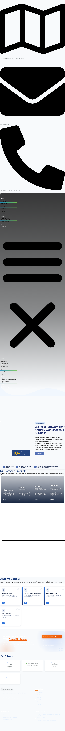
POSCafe (3, 213)
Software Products (5, 205)
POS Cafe (39, 701)
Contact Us (3, 226)
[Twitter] (2, 192)
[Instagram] (8, 192)
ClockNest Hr (4, 214)
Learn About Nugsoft (49, 645)
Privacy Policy (51, 728)
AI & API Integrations (5, 221)
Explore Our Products (49, 636)
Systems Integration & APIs (8, 719)
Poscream (3, 210)
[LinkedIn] (4, 192)
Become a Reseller (5, 228)
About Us (3, 200)
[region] (32, 398)
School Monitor (4, 206)
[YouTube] (6, 192)
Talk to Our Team (48, 640)
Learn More (39, 453)
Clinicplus (3, 211)
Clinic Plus (39, 697)
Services (3, 216)
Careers (3, 224)
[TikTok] (10, 192)
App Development (5, 218)
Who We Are (4, 201)
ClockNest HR (39, 704)
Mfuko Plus (3, 208)
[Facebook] (0, 192)
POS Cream (39, 699)
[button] (32, 293)
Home (2, 198)
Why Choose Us (4, 203)
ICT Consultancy (4, 223)
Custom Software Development (8, 219)
